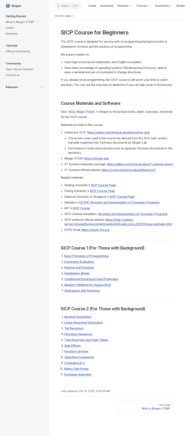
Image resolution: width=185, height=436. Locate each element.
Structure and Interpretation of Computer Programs (132, 214)
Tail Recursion (73, 328)
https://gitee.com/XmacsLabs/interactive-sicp (118, 132)
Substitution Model (77, 273)
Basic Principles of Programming (86, 256)
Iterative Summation (77, 317)
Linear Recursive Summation (83, 322)
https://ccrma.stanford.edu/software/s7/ (128, 170)
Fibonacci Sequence (78, 334)
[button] (24, 16)
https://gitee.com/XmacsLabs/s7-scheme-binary (140, 164)
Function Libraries (76, 351)
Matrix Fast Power (76, 369)
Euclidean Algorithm (78, 374)
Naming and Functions (79, 267)
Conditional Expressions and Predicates (91, 279)
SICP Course (81, 208)
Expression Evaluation (79, 262)
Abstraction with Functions (82, 290)
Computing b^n (74, 363)
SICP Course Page (103, 185)
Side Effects (72, 345)
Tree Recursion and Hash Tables (86, 340)
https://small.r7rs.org (95, 230)
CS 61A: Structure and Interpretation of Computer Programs (119, 202)
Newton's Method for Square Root (87, 285)
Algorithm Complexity (79, 357)
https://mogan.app (96, 158)
